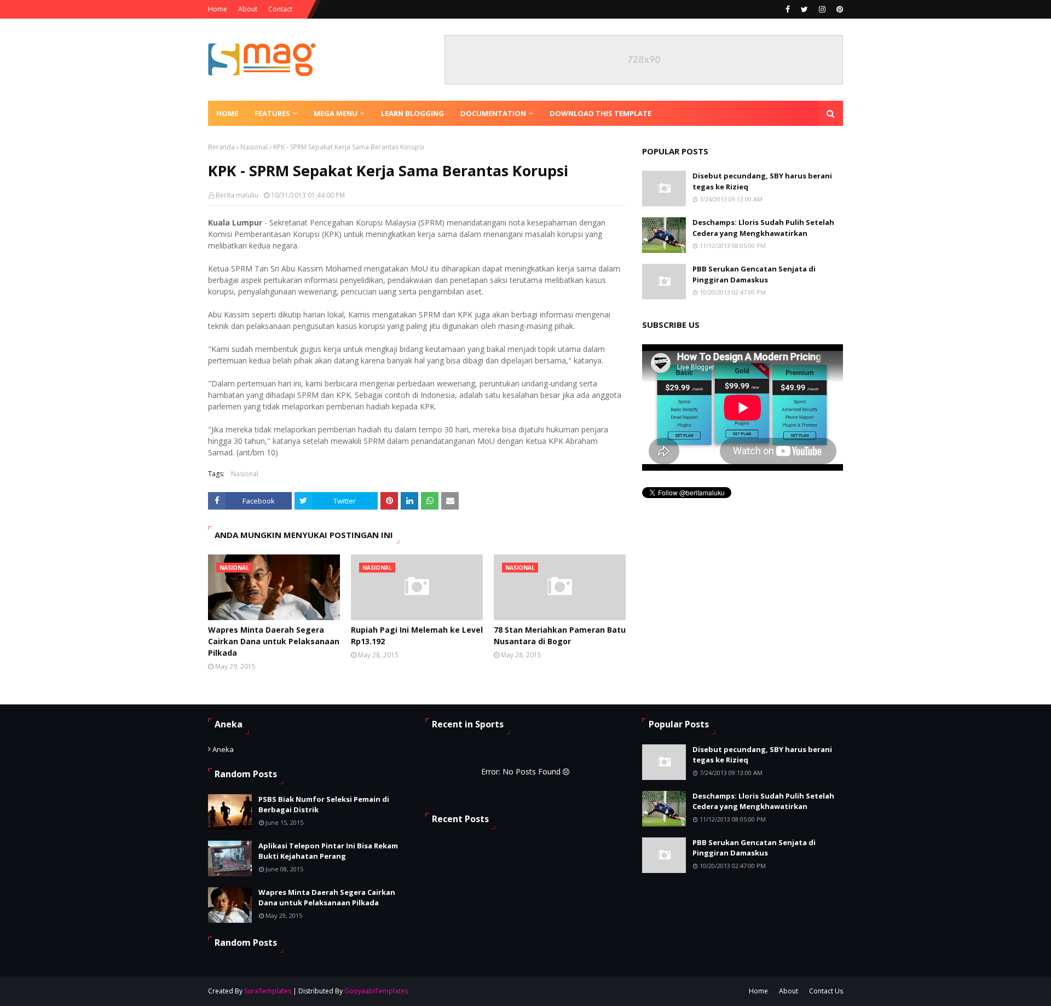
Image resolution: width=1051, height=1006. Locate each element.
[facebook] (788, 9)
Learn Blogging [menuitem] (412, 113)
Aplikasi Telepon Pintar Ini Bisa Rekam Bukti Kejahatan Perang (328, 851)
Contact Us (826, 991)
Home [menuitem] (227, 113)
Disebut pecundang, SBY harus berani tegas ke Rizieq (762, 181)
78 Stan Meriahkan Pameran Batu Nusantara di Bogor (560, 635)
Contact (280, 9)
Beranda (221, 147)
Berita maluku (237, 195)
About (247, 9)
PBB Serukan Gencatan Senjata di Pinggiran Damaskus (754, 274)
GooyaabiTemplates (376, 991)
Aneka (223, 749)
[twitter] (804, 9)
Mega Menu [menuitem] (335, 113)
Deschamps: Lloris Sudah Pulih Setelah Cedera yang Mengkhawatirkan (763, 227)
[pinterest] (838, 9)
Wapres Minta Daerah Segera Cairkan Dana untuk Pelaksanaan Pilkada (273, 641)
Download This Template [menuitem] (600, 113)
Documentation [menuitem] (493, 113)
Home (217, 9)
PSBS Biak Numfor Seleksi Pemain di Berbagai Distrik (323, 804)
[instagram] (822, 9)
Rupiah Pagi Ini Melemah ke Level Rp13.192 (417, 635)
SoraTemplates (267, 991)
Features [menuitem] (272, 113)
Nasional (254, 147)
